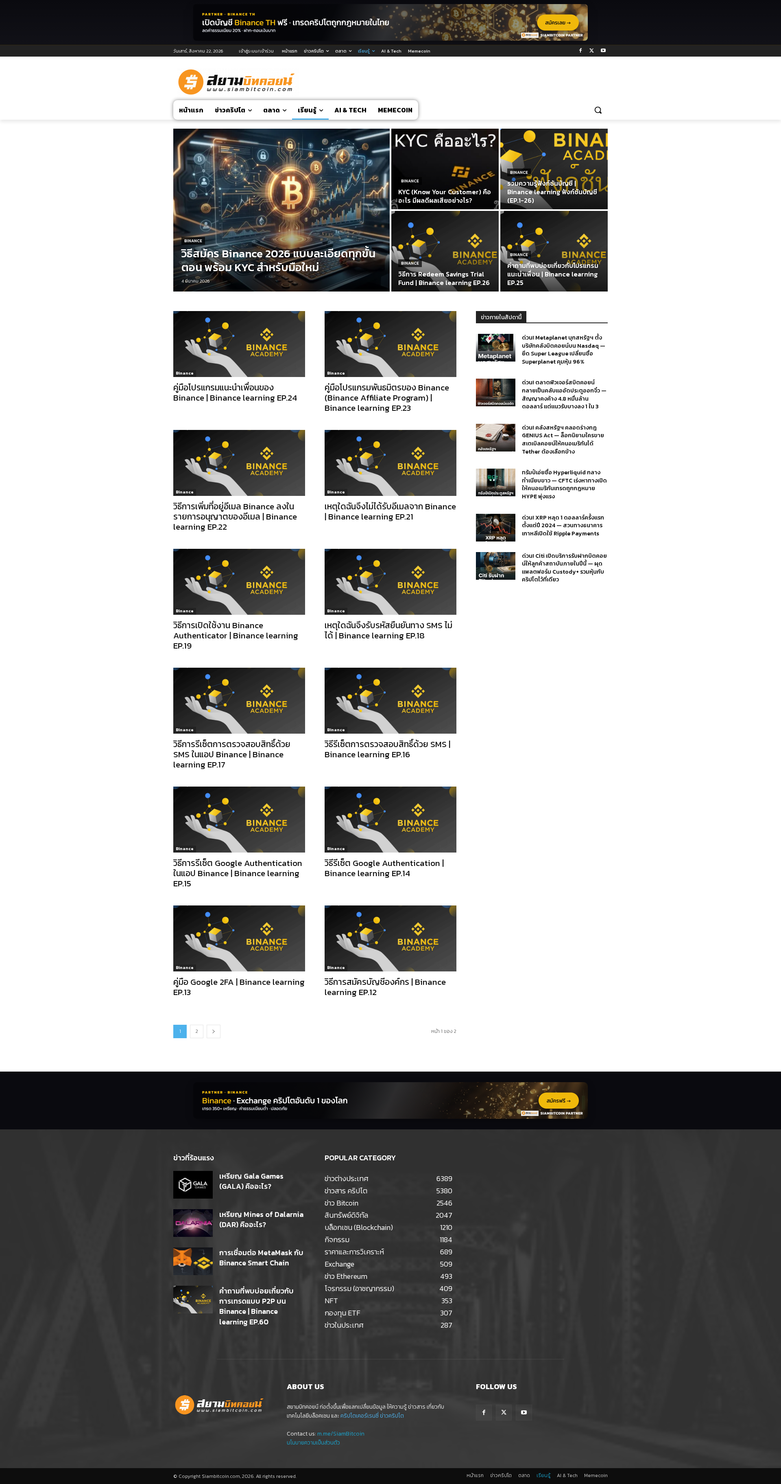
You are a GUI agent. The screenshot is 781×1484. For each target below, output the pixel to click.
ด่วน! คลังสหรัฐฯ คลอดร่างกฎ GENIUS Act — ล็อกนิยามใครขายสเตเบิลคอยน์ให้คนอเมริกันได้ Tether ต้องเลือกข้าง (563, 439)
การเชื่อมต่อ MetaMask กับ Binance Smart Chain (261, 1257)
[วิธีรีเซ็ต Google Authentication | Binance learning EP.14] (390, 820)
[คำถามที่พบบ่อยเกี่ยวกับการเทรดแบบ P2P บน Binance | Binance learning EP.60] (193, 1299)
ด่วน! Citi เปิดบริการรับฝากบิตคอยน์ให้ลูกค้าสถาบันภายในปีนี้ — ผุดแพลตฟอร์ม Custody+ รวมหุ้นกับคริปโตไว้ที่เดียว (564, 568)
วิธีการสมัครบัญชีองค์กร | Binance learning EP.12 (385, 986)
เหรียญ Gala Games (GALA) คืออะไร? (251, 1181)
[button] (598, 110)
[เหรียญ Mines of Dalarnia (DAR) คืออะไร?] (193, 1223)
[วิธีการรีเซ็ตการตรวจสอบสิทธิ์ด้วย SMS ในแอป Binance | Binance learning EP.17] (239, 701)
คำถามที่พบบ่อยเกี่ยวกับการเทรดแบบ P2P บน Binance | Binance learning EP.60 (256, 1306)
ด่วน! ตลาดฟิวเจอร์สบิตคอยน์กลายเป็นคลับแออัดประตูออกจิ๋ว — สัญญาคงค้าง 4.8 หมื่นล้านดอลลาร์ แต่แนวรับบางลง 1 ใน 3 (564, 394)
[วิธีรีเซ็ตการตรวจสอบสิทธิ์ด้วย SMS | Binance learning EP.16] (390, 701)
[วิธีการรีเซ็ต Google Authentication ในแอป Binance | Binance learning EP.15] (239, 820)
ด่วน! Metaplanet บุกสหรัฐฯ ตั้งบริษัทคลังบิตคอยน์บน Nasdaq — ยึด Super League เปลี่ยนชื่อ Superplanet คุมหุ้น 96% (563, 349)
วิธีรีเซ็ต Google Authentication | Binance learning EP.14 (384, 868)
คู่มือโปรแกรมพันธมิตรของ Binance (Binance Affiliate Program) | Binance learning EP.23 (387, 397)
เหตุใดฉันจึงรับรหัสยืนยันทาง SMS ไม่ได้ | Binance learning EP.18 (388, 630)
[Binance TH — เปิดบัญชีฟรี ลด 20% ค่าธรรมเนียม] (390, 22)
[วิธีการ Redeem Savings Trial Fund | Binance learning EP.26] (445, 251)
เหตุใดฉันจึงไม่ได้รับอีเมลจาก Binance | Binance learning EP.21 (390, 511)
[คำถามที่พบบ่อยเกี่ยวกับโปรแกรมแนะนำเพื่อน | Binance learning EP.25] (554, 251)
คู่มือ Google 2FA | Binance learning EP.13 (239, 986)
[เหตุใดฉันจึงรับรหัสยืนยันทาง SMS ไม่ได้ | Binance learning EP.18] (390, 582)
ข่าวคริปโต (392, 1416)
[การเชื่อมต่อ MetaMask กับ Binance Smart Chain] (193, 1261)
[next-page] (213, 1031)
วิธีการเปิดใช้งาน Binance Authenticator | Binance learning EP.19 (235, 635)
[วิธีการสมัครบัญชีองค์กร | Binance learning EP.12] (390, 938)
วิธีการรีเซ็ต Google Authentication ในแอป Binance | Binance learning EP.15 (237, 873)
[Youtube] (603, 51)
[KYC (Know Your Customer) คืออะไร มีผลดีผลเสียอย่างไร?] (445, 169)
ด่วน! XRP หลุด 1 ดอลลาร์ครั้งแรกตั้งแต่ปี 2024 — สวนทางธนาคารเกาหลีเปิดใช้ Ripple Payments (563, 525)
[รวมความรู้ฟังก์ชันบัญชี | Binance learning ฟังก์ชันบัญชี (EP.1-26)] (554, 169)
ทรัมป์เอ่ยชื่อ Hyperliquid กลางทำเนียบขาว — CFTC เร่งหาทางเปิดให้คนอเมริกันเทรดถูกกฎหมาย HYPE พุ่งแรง (564, 484)
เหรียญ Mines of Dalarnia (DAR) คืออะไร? (261, 1219)
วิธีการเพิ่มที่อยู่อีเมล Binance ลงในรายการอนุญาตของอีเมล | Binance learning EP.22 (235, 516)
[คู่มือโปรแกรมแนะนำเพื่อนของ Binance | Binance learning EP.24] (239, 344)
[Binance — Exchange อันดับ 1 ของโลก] (390, 1100)
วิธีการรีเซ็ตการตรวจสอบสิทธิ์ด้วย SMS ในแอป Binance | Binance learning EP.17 (231, 754)
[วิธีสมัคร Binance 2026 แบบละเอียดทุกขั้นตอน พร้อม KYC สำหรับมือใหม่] (281, 210)
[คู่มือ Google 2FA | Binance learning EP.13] (239, 938)
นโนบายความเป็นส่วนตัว (313, 1442)
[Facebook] (580, 51)
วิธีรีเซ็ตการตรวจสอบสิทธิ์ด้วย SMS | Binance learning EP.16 (387, 749)
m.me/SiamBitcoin (340, 1433)
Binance (193, 241)
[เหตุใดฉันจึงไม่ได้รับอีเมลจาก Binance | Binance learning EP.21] (390, 463)
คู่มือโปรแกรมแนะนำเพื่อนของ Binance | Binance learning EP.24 (235, 392)
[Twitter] (591, 51)
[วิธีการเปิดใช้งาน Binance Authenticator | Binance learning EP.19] (239, 582)
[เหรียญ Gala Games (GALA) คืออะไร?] (193, 1185)
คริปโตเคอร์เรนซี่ (359, 1416)
